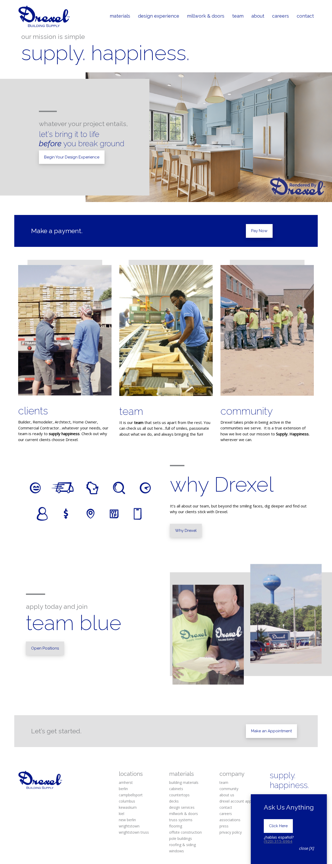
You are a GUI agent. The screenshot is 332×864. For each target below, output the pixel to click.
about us (226, 794)
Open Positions (45, 648)
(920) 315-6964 (278, 841)
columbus (127, 801)
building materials (183, 782)
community (246, 411)
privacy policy (230, 832)
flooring (175, 826)
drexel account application (241, 801)
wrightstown (129, 826)
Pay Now (259, 230)
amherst (126, 782)
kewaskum (128, 807)
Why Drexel (186, 530)
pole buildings (180, 838)
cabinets (176, 788)
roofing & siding (182, 844)
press (224, 826)
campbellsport (131, 794)
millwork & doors (183, 813)
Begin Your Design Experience (71, 157)
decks (174, 801)
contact (225, 807)
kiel (121, 813)
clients (33, 411)
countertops (179, 794)
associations (229, 819)
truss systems (180, 819)
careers (225, 813)
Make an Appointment (271, 731)
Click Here (278, 826)
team (131, 411)
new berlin (127, 819)
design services (182, 807)
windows (176, 850)
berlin (123, 788)
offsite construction (185, 832)
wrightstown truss (134, 832)
